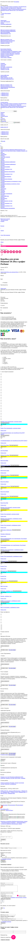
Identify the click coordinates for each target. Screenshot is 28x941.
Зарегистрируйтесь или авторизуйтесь (9, 272)
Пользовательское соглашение (9, 822)
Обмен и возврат (4, 7)
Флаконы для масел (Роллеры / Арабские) (10, 53)
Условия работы (4, 102)
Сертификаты (4, 9)
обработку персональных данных (18, 897)
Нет (2, 908)
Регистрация (8, 13)
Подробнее (16, 1)
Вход (3, 13)
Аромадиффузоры (5, 75)
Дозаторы (3, 65)
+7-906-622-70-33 (4, 93)
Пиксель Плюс (9, 810)
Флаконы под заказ (5, 56)
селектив (3, 115)
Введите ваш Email (5, 919)
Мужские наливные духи (6, 41)
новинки (3, 112)
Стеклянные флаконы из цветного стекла (10, 52)
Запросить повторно (5, 939)
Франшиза (3, 10)
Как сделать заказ (5, 6)
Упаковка (3, 63)
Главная (2, 221)
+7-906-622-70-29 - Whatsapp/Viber (18, 792)
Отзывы (9, 9)
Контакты (21, 10)
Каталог (7, 10)
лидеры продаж (4, 116)
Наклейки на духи (5, 68)
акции (2, 113)
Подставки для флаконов (6, 67)
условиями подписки (6, 859)
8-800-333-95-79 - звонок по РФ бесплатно (10, 790)
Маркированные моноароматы (8, 40)
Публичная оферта (21, 822)
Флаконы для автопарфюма (7, 55)
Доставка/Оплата (22, 6)
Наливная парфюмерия (6, 24)
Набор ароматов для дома (6, 77)
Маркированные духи (6, 33)
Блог (14, 10)
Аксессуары (3, 64)
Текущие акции (4, 220)
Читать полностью (5, 645)
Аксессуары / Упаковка (19, 778)
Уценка (2, 22)
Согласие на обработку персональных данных (11, 823)
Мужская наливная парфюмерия (8, 31)
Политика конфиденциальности (18, 9)
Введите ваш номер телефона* (8, 916)
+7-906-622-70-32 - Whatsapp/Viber (14, 793)
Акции (2, 14)
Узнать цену (3, 288)
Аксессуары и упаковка (6, 57)
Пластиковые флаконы (6, 49)
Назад (2, 242)
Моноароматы (4, 76)
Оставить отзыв (4, 649)
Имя (2, 914)
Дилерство (18, 7)
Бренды (11, 10)
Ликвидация (3, 20)
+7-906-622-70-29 (4, 94)
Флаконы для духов (5, 43)
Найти (15, 111)
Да (4, 908)
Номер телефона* (5, 848)
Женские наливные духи (6, 39)
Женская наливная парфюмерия (8, 30)
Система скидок (12, 7)
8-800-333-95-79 (4, 88)
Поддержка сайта (5, 809)
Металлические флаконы (6, 50)
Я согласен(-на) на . (14, 897)
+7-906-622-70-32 (4, 95)
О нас (17, 10)
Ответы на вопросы (13, 6)
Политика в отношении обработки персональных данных (14, 821)
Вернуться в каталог (5, 218)
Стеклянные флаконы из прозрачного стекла (11, 51)
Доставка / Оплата (14, 782)
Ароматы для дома (5, 69)
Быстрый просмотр (5, 422)
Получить (3, 759)
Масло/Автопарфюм (5, 32)
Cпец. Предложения (5, 21)
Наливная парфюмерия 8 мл (7, 78)
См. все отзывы (12, 649)
